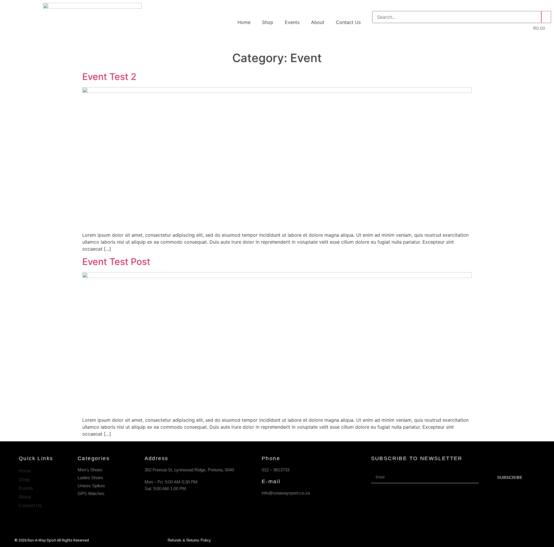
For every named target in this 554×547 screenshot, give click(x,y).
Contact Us (348, 22)
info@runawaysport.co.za (286, 492)
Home (243, 22)
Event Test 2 (109, 76)
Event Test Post (116, 261)
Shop (267, 22)
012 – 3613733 (275, 469)
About (317, 22)
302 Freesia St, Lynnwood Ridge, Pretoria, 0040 (189, 469)
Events (292, 22)
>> (546, 17)
